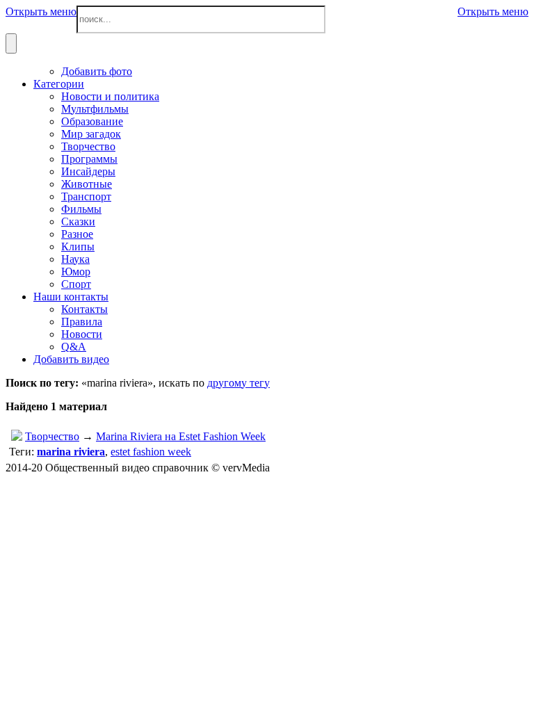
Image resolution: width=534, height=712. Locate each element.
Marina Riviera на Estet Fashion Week (181, 436)
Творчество (52, 436)
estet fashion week (151, 452)
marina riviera (71, 452)
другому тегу (238, 383)
